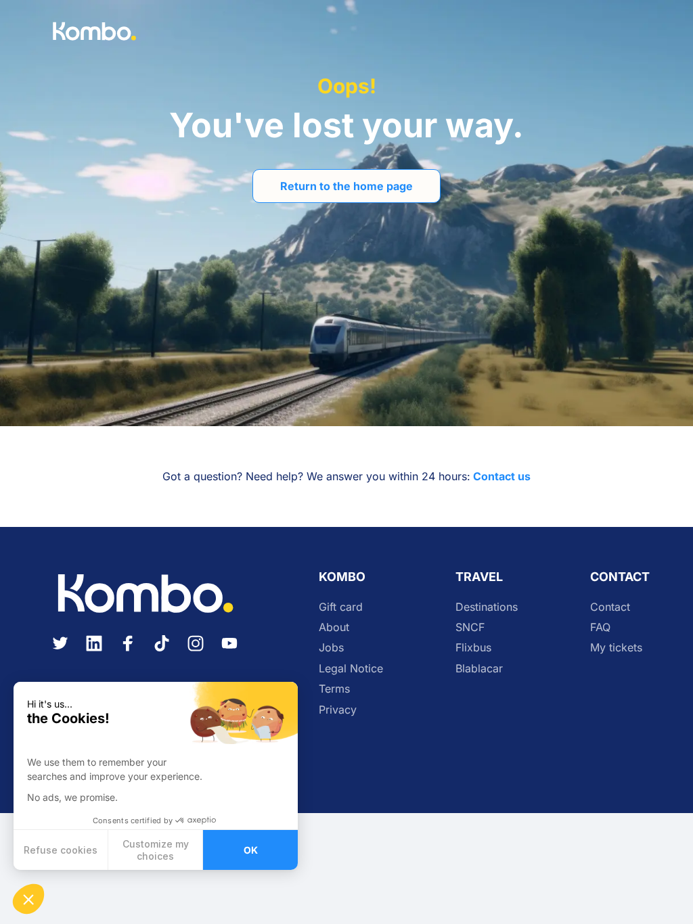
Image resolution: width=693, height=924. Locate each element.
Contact (610, 607)
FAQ (600, 627)
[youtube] (229, 651)
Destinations (486, 607)
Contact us (502, 476)
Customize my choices (155, 850)
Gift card (341, 607)
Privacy (338, 709)
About (334, 627)
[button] (28, 899)
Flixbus (473, 647)
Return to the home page (346, 186)
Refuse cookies (60, 850)
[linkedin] (94, 651)
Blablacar (479, 668)
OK (251, 850)
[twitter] (60, 651)
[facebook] (128, 651)
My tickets (616, 647)
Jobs (331, 647)
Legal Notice (351, 668)
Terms (334, 689)
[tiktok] (162, 651)
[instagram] (196, 651)
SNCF (470, 627)
